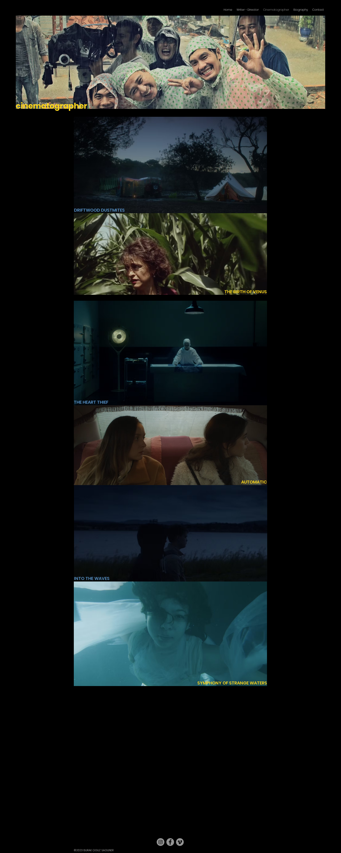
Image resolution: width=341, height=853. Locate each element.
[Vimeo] (180, 842)
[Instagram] (160, 842)
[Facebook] (170, 842)
